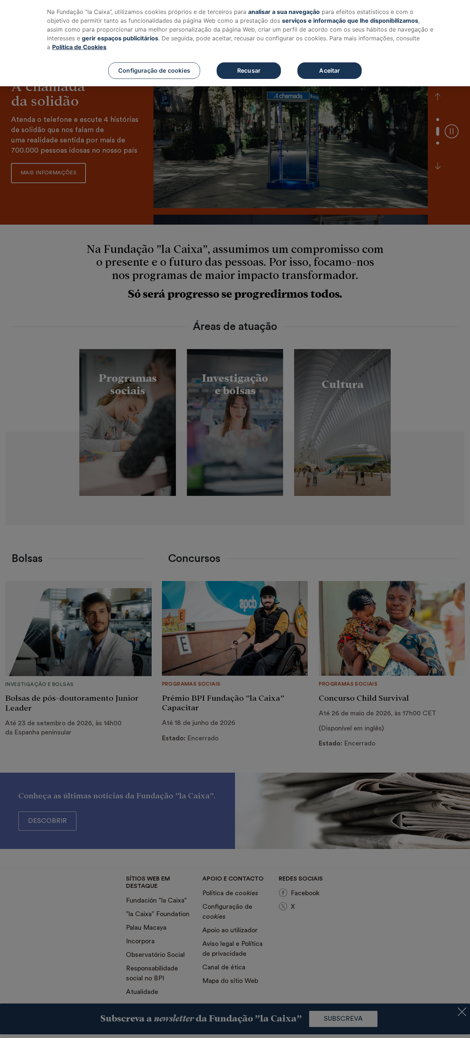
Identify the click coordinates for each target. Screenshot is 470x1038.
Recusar (248, 70)
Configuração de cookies (154, 70)
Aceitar (329, 70)
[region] (235, 43)
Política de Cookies (79, 47)
